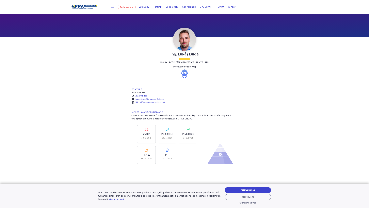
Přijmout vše (248, 190)
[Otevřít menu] (112, 7)
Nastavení (248, 197)
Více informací (116, 199)
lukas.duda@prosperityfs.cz (149, 99)
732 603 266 (141, 95)
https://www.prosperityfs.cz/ (150, 102)
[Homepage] (85, 7)
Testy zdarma (126, 7)
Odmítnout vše (247, 202)
